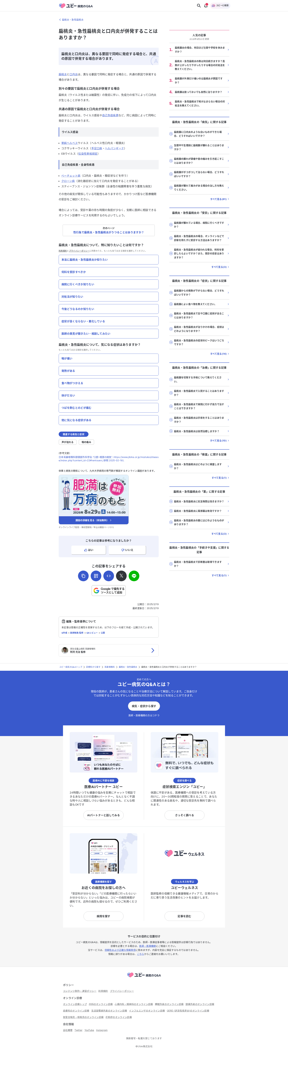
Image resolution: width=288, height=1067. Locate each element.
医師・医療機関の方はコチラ (144, 715)
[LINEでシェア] (134, 576)
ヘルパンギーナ (114, 148)
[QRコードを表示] (96, 576)
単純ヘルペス (69, 143)
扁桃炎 (63, 74)
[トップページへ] (144, 978)
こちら (140, 954)
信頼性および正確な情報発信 (120, 950)
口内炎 (74, 74)
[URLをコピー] (83, 576)
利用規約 (63, 251)
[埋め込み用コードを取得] (108, 576)
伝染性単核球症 (87, 153)
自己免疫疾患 (110, 115)
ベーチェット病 (70, 175)
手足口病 (96, 148)
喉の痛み (86, 442)
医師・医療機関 (147, 946)
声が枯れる (68, 442)
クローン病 (68, 181)
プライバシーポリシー (79, 251)
